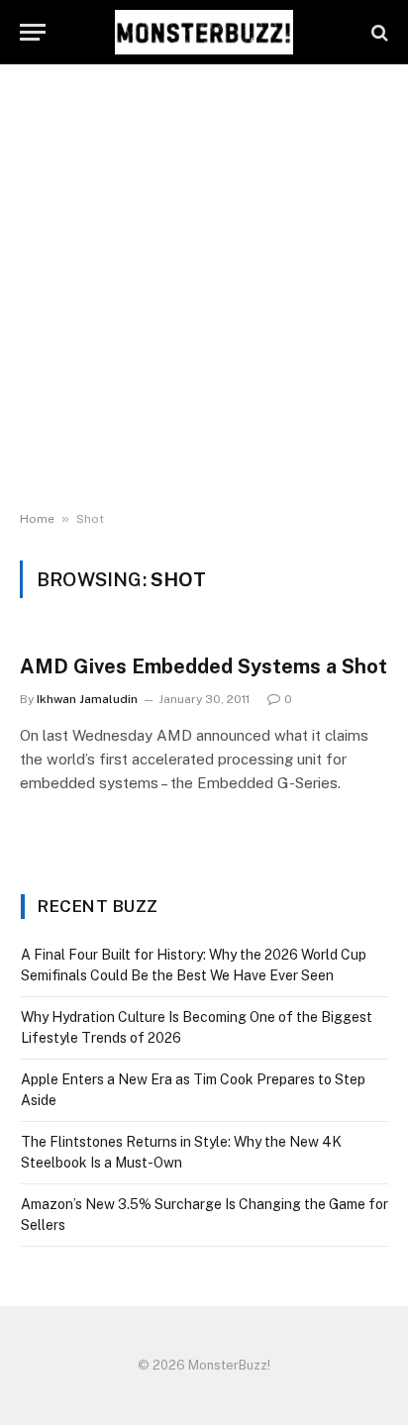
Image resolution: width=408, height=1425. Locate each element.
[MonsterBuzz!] (204, 32)
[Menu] (33, 32)
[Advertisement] (204, 288)
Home (37, 519)
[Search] (377, 32)
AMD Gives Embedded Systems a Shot (203, 666)
